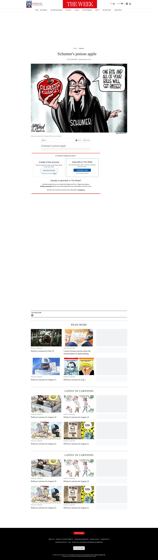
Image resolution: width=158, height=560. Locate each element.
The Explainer (43, 10)
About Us (51, 539)
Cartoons (76, 10)
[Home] (36, 10)
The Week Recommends (56, 10)
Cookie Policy (104, 539)
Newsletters (68, 10)
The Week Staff (73, 59)
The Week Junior (106, 10)
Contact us (81, 190)
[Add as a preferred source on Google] (79, 548)
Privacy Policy (94, 539)
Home (75, 48)
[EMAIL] (32, 315)
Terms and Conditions (81, 539)
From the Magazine (87, 10)
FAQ (69, 542)
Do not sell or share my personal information (87, 542)
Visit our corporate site (99, 554)
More (96, 10)
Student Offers (118, 10)
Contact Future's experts (64, 539)
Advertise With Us (61, 542)
